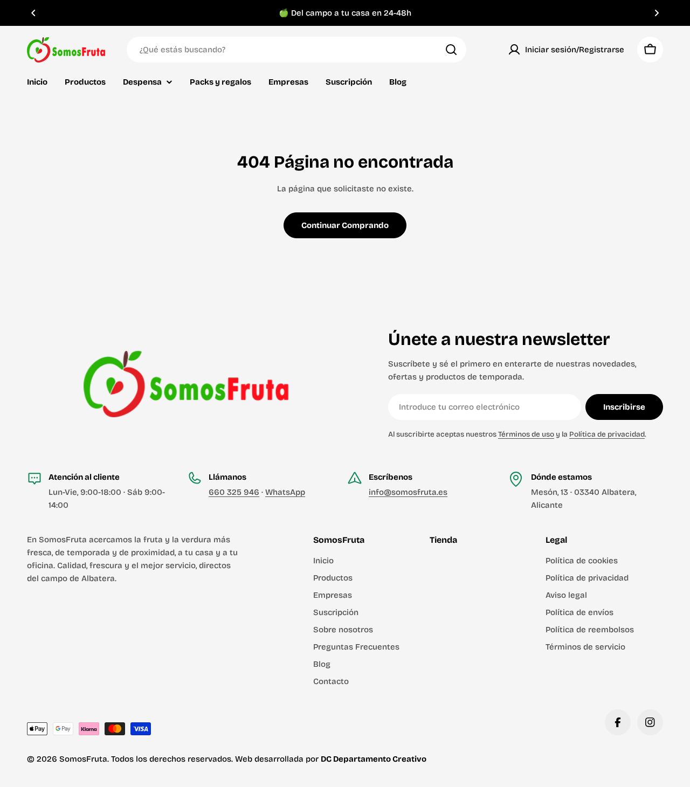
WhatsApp (285, 492)
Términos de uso (526, 434)
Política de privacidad (607, 434)
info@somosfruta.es (408, 492)
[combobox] (296, 50)
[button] (33, 12)
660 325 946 (234, 492)
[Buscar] (451, 49)
